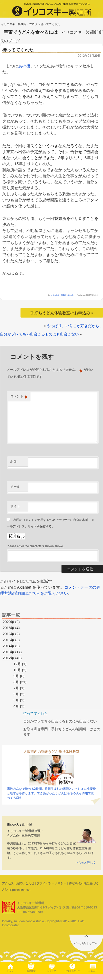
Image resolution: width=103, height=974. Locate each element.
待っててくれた (35, 713)
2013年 (12, 652)
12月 (20, 664)
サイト (15, 506)
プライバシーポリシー (51, 883)
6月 (19, 694)
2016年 (11, 634)
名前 (13, 461)
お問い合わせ (25, 883)
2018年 (11, 628)
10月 (20, 670)
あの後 (24, 66)
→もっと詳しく (85, 862)
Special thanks (20, 889)
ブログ (33, 24)
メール (15, 486)
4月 (19, 706)
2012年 (12, 658)
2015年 (11, 640)
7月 (19, 688)
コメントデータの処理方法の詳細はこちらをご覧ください (50, 590)
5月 (19, 700)
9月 (19, 676)
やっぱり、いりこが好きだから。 (75, 325)
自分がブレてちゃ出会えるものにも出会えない (39, 333)
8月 (20, 682)
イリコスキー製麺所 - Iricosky (62, 295)
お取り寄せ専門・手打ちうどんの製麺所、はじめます (61, 731)
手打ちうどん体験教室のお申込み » (62, 313)
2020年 (11, 622)
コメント (19, 396)
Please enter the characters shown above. (35, 546)
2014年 (11, 646)
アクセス (8, 883)
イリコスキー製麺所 (13, 24)
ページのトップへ (86, 943)
